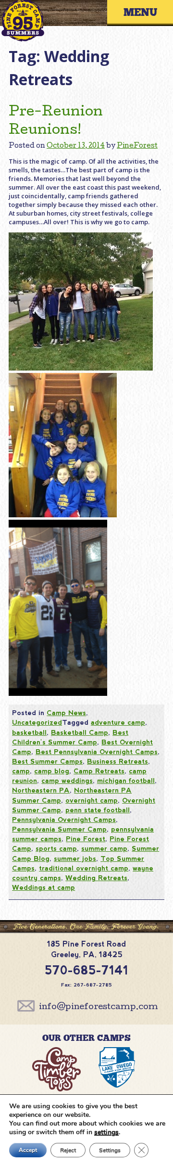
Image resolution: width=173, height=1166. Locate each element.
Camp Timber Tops (56, 1071)
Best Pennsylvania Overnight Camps (97, 752)
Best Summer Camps (47, 761)
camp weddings (67, 780)
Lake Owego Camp (116, 1071)
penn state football (97, 810)
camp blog (51, 771)
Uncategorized (37, 722)
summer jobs (75, 858)
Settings (110, 1150)
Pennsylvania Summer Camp (59, 829)
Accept (28, 1150)
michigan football (126, 780)
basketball (29, 732)
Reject (68, 1150)
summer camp (104, 848)
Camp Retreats (99, 771)
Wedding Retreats (96, 878)
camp (21, 771)
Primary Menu (147, 12)
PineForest (137, 146)
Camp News (66, 713)
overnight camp (91, 800)
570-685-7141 (86, 970)
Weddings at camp (43, 887)
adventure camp (118, 722)
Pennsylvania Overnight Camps (64, 819)
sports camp (56, 848)
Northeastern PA (41, 790)
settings (106, 1132)
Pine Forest (85, 839)
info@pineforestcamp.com (98, 1007)
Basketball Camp (79, 732)
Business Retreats (117, 761)
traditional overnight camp (83, 868)
